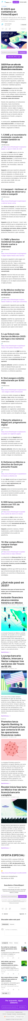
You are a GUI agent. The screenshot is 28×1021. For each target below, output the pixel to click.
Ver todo (4, 993)
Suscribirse (16, 2)
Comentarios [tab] (5, 924)
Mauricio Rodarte (5, 797)
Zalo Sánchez (12, 604)
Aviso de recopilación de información (16, 901)
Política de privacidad (14, 903)
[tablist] (8, 924)
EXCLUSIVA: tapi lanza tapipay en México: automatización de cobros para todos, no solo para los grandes (9, 963)
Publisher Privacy (18, 1012)
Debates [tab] (16, 943)
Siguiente (22, 914)
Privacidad (9, 1014)
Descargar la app (20, 1016)
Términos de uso (16, 900)
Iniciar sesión (23, 2)
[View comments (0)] (6, 28)
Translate (4, 6)
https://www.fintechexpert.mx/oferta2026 (13, 873)
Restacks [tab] (12, 924)
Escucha (24, 24)
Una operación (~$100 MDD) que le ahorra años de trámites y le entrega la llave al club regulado (10, 983)
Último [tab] (11, 943)
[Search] (25, 942)
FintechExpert (8, 23)
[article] (14, 952)
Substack (8, 1019)
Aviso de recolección (21, 1014)
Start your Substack (10, 1016)
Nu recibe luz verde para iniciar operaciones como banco (9, 948)
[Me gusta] (2, 28)
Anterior (6, 914)
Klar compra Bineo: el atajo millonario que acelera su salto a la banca (9, 979)
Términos (14, 1014)
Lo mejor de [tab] (5, 943)
